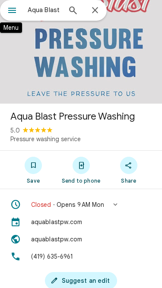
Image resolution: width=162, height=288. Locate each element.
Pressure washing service (45, 139)
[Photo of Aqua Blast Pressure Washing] (81, 52)
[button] (81, 204)
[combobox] (44, 10)
